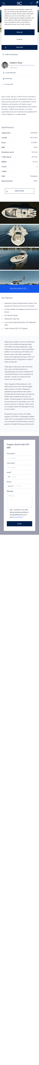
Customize (19, 39)
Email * (9, 472)
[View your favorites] (31, 3)
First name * (11, 453)
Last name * (11, 463)
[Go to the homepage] (19, 3)
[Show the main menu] (4, 3)
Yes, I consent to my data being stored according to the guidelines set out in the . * (19, 513)
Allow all (19, 32)
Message (10, 491)
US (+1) (10, 486)
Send (19, 524)
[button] (19, 73)
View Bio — (14, 68)
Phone (9, 482)
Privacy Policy (17, 517)
